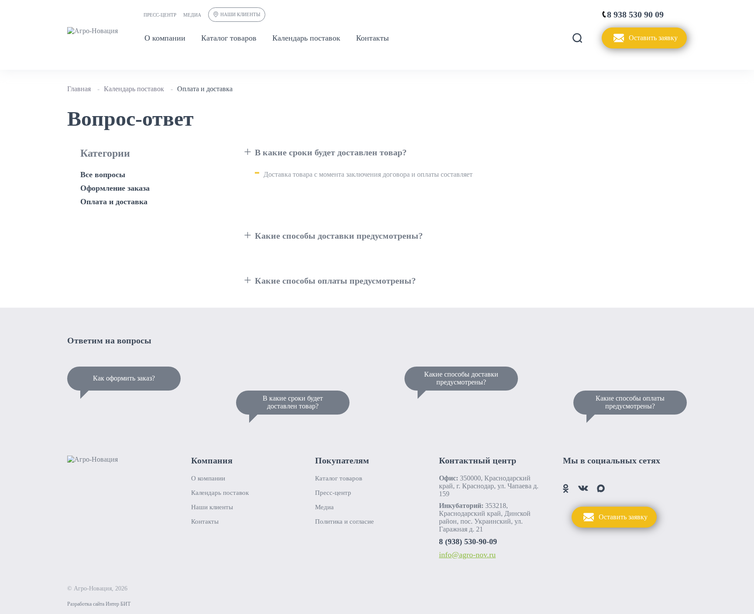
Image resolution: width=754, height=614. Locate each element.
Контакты (372, 38)
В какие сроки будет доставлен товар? (293, 402)
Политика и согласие (344, 521)
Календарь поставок (306, 38)
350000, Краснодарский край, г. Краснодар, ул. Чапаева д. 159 (488, 485)
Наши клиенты (240, 14)
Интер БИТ (118, 604)
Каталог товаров (229, 38)
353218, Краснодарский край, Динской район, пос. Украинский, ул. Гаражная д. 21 (485, 517)
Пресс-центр (160, 14)
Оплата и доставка (113, 201)
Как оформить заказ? (124, 378)
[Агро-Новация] (92, 31)
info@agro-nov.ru (467, 554)
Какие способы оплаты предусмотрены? (630, 402)
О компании (164, 38)
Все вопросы (102, 174)
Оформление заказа (115, 188)
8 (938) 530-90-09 (468, 541)
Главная (79, 89)
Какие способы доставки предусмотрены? (461, 378)
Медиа (192, 14)
